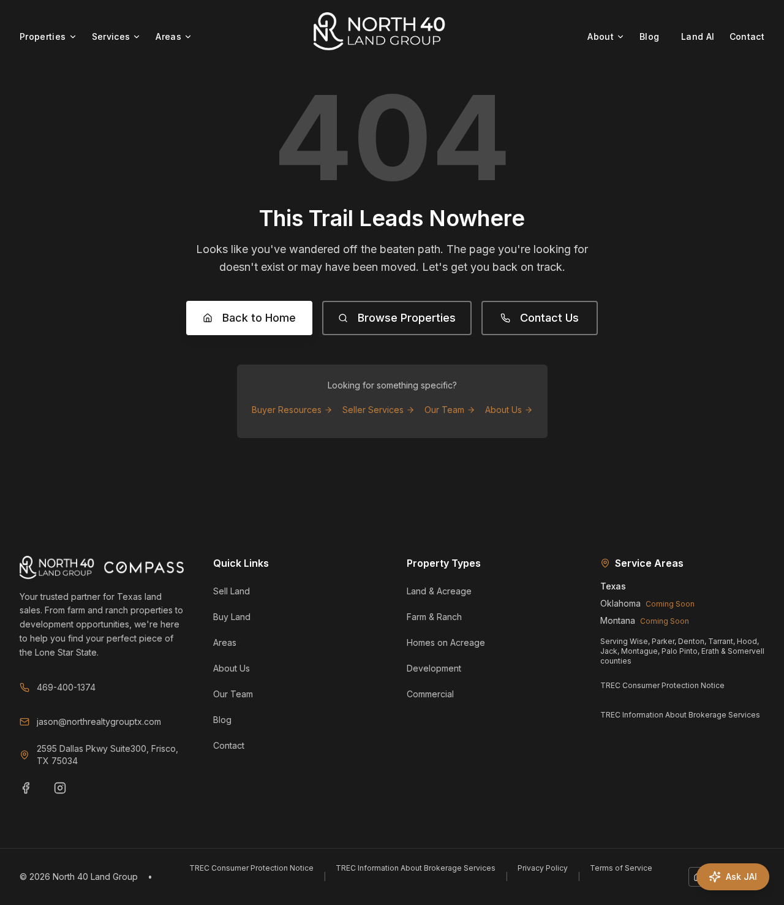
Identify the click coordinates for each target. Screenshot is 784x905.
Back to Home (259, 317)
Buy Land (232, 617)
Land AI (697, 36)
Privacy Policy (543, 868)
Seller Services (373, 409)
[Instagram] (67, 795)
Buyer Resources (287, 409)
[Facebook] (33, 795)
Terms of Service (621, 868)
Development (434, 668)
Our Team (444, 409)
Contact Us (549, 317)
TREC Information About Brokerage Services (680, 714)
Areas (168, 36)
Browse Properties (407, 317)
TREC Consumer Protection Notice (662, 685)
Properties (43, 36)
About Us (503, 409)
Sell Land (231, 591)
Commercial (430, 694)
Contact (746, 36)
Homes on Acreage (446, 642)
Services (111, 36)
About (600, 36)
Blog (649, 36)
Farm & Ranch (434, 617)
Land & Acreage (439, 591)
